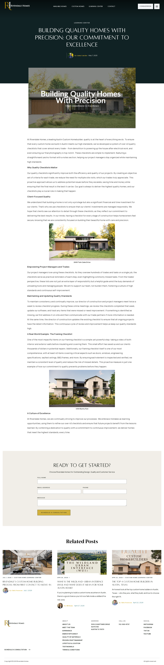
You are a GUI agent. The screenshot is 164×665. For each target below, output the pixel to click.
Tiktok (146, 631)
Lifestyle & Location (71, 643)
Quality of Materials (71, 637)
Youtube (147, 634)
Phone (85, 487)
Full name (41, 477)
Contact (111, 6)
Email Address (43, 487)
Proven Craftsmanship (72, 640)
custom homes (77, 6)
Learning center (96, 6)
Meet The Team (68, 627)
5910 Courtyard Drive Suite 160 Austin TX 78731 (100, 626)
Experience (67, 631)
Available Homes (60, 6)
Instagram (148, 624)
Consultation (145, 6)
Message (41, 498)
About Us (66, 624)
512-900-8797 (124, 624)
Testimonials (68, 646)
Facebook (148, 627)
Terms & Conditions (71, 650)
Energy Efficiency (70, 634)
